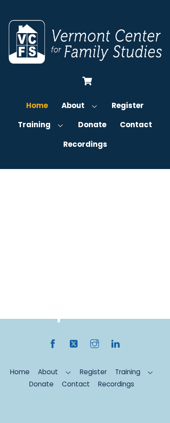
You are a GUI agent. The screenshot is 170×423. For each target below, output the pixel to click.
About (73, 105)
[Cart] (87, 81)
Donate (92, 124)
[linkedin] (115, 343)
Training (34, 124)
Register (128, 105)
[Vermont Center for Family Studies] (85, 60)
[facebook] (52, 343)
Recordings (85, 144)
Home (37, 105)
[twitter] (73, 343)
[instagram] (94, 343)
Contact (136, 124)
